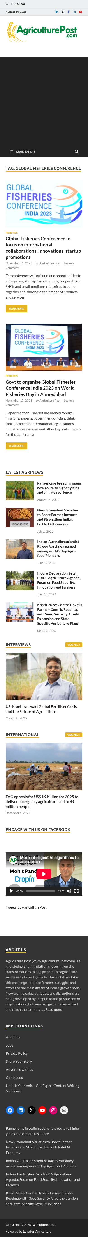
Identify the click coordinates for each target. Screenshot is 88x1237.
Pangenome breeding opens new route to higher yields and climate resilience (59, 488)
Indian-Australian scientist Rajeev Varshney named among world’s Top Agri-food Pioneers (58, 548)
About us (13, 1037)
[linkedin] (56, 12)
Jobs (9, 1045)
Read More (15, 307)
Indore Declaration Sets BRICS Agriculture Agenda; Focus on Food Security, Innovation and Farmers (58, 580)
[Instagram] (53, 1110)
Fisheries (12, 232)
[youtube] (80, 12)
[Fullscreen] (76, 891)
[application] (44, 873)
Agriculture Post (49, 263)
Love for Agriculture (37, 1231)
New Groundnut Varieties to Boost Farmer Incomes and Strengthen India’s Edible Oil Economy (58, 517)
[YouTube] (42, 1110)
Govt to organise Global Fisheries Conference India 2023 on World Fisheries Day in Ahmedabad (41, 388)
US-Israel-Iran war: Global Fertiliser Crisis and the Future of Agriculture (41, 709)
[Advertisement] (44, 100)
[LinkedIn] (21, 1110)
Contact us (14, 1077)
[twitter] (63, 12)
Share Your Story (19, 1061)
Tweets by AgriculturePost (26, 907)
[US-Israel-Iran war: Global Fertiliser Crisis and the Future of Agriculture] (44, 701)
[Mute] (69, 891)
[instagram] (74, 12)
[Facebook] (10, 1110)
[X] (32, 1110)
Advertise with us (19, 1069)
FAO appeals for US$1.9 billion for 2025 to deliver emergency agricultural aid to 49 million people (42, 801)
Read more (53, 1009)
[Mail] (64, 1110)
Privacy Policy (17, 1053)
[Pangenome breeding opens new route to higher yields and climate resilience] (20, 483)
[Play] (11, 891)
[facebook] (69, 12)
